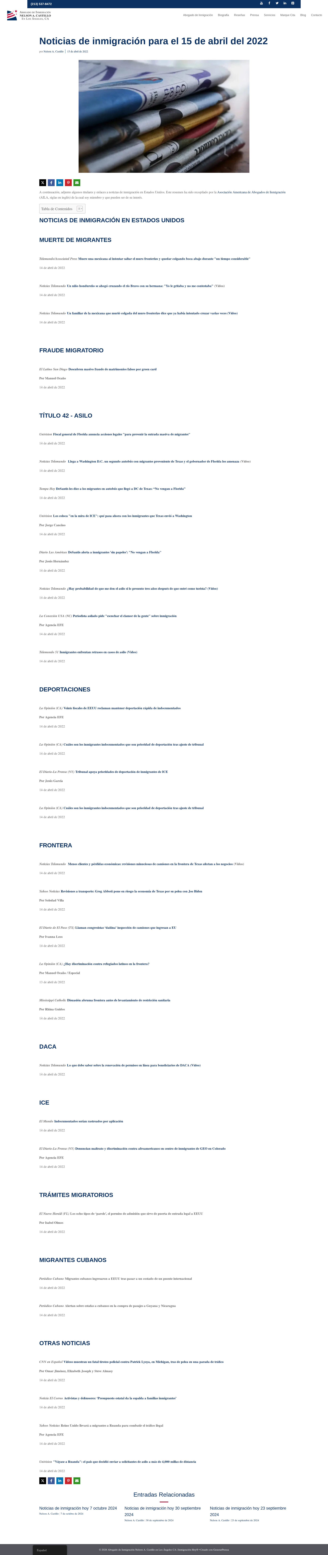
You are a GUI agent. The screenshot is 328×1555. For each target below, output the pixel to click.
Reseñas (239, 15)
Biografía (223, 15)
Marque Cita (287, 15)
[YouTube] (261, 3)
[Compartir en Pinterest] (68, 182)
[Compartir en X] (42, 182)
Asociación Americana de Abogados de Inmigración (251, 192)
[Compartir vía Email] (76, 182)
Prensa (254, 15)
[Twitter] (277, 3)
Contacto (316, 15)
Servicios (269, 15)
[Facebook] (269, 3)
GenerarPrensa (221, 1549)
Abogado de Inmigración (198, 15)
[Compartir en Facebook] (51, 182)
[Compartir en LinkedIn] (59, 182)
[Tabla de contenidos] (78, 209)
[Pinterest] (292, 3)
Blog (303, 15)
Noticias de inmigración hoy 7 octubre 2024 (78, 1508)
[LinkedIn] (285, 3)
